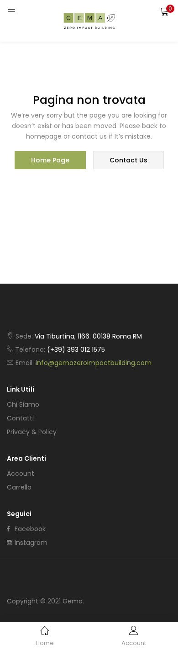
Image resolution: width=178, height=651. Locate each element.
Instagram (31, 542)
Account (20, 473)
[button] (164, 11)
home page (50, 160)
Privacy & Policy (32, 431)
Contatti (20, 418)
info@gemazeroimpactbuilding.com (94, 362)
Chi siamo (23, 404)
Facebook (30, 528)
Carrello (19, 487)
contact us (128, 160)
